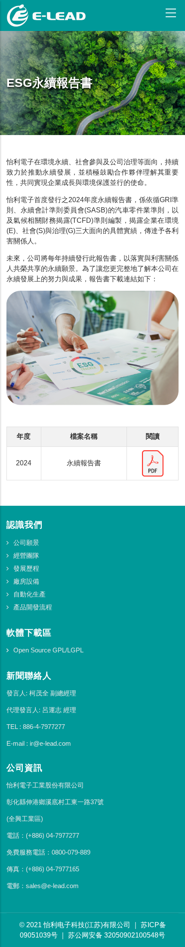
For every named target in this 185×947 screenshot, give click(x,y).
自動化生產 (29, 594)
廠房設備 (26, 581)
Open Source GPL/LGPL (48, 650)
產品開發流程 (32, 607)
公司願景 (26, 542)
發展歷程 (26, 568)
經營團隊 (26, 555)
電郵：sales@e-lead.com (42, 885)
